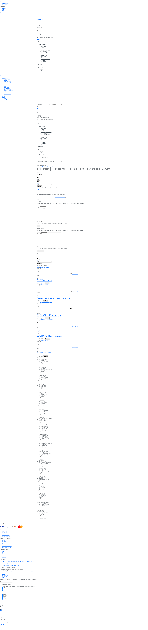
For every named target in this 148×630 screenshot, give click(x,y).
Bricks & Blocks (44, 46)
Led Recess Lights (44, 166)
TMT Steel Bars (44, 51)
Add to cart (39, 186)
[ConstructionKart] (3, 12)
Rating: (38, 207)
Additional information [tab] (42, 190)
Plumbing (43, 60)
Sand (3, 10)
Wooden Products (44, 62)
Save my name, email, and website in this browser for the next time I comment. (52, 223)
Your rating (39, 231)
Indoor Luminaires (47, 314)
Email (38, 221)
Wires (5, 95)
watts (38, 179)
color (38, 175)
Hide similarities (6, 583)
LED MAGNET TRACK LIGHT (60, 197)
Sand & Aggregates (45, 48)
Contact (42, 70)
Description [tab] (40, 189)
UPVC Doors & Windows (45, 52)
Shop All (38, 39)
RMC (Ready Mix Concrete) (46, 50)
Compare (39, 174)
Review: (38, 216)
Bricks (3, 9)
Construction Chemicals (45, 59)
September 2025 (5, 3)
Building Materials (42, 44)
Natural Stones (44, 55)
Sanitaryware (43, 61)
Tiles (42, 53)
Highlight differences (7, 584)
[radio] (38, 178)
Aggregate (4, 8)
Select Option (39, 330)
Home (40, 41)
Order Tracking (42, 72)
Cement (42, 47)
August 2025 (4, 4)
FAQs (42, 69)
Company (41, 67)
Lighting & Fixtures (52, 166)
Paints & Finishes (44, 56)
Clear (38, 183)
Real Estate (41, 64)
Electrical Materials (44, 57)
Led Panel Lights (40, 335)
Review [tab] (39, 192)
